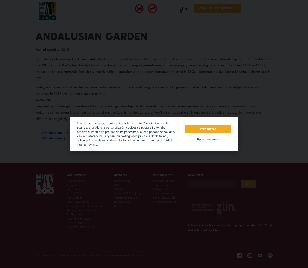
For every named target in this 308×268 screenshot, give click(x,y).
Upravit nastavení (208, 139)
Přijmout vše (208, 128)
